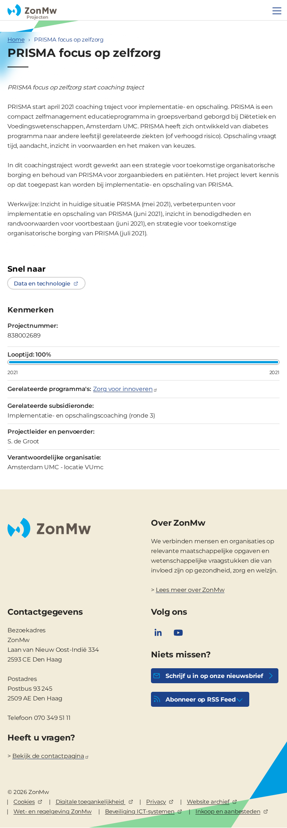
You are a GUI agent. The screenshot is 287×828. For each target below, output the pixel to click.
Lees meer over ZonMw (190, 589)
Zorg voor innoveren (122, 388)
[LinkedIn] (158, 633)
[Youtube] (178, 633)
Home (15, 39)
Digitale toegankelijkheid (91, 801)
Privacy (156, 801)
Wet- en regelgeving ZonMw (52, 811)
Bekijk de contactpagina (48, 756)
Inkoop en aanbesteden (227, 811)
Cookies (24, 801)
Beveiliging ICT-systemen (140, 811)
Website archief (208, 801)
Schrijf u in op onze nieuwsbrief (214, 675)
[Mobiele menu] (276, 10)
